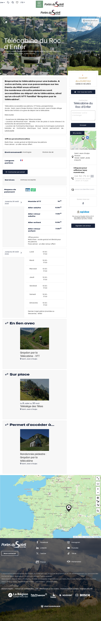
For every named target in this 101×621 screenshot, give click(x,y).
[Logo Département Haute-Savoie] (39, 595)
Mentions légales (7, 588)
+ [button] (98, 489)
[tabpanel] (35, 345)
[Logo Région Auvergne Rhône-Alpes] (18, 595)
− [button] (98, 492)
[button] (13, 2)
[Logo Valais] (53, 595)
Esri (78, 537)
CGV (36, 588)
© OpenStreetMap (88, 537)
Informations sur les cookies (49, 588)
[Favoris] (17, 2)
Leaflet (74, 537)
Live (1, 2)
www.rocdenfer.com (84, 189)
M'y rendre (77, 133)
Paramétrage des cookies (69, 588)
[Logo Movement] (65, 595)
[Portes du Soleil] (54, 4)
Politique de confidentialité (24, 588)
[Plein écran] (98, 478)
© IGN (81, 537)
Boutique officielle (86, 588)
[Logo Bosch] (82, 595)
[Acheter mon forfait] (8, 2)
